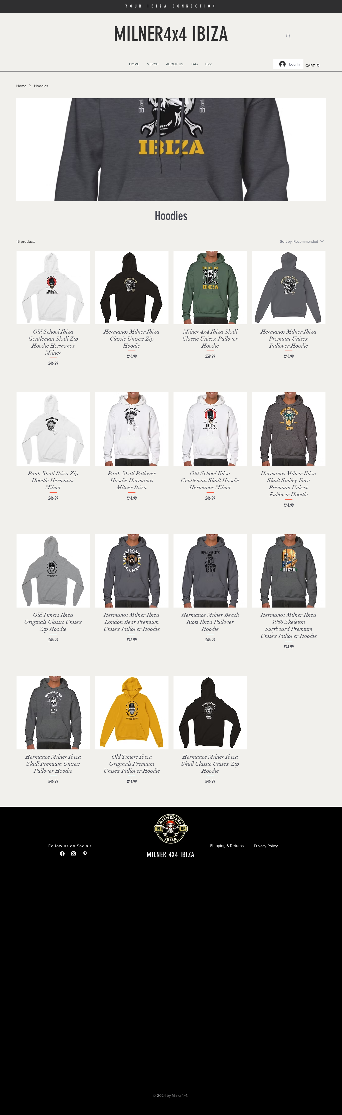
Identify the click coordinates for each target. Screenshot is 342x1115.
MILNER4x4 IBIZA (171, 34)
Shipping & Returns (227, 846)
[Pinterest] (85, 854)
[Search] (288, 36)
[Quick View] (53, 287)
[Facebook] (62, 854)
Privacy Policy (266, 846)
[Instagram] (73, 854)
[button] (152, 64)
